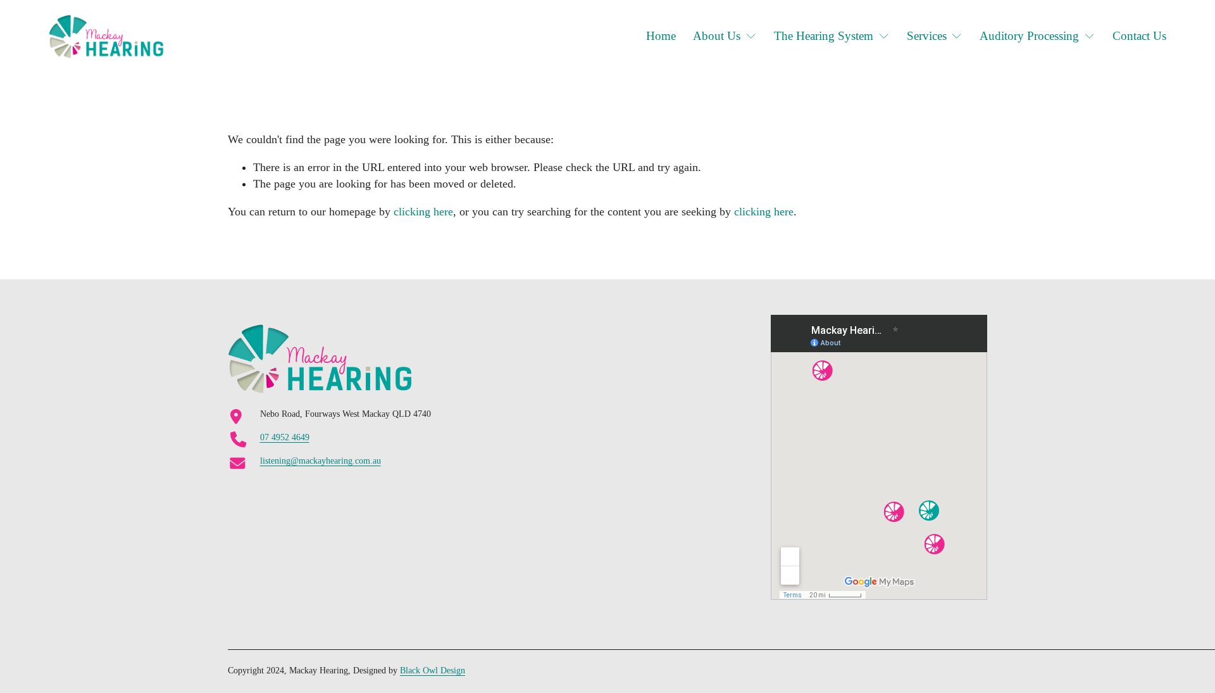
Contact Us (1139, 35)
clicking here (423, 211)
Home (661, 35)
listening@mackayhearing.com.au (320, 461)
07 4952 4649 (284, 437)
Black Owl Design (432, 670)
